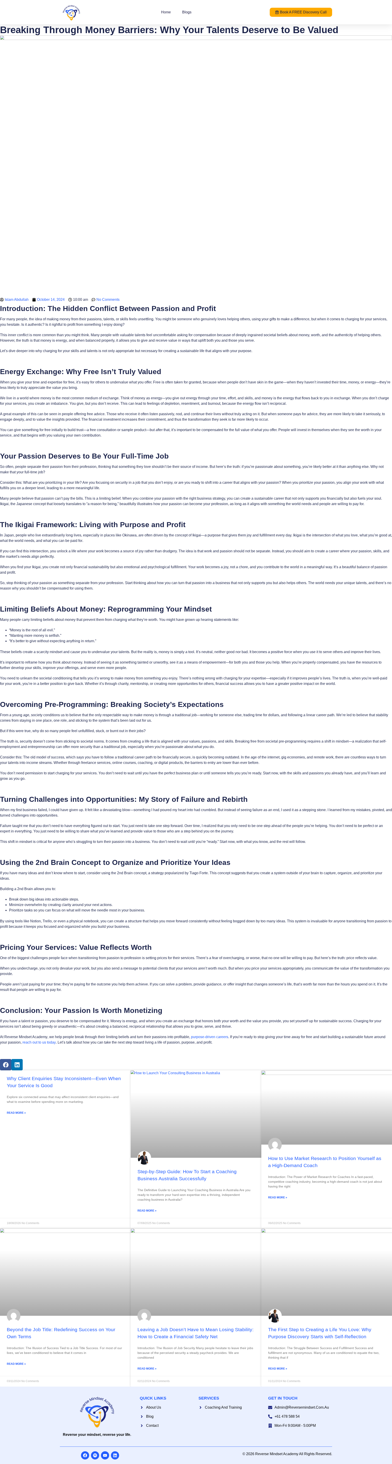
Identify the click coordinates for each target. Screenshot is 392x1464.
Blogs (186, 12)
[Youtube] (105, 1455)
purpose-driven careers (209, 1037)
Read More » (16, 1112)
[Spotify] (95, 1455)
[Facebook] (5, 1064)
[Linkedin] (17, 1064)
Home (166, 12)
